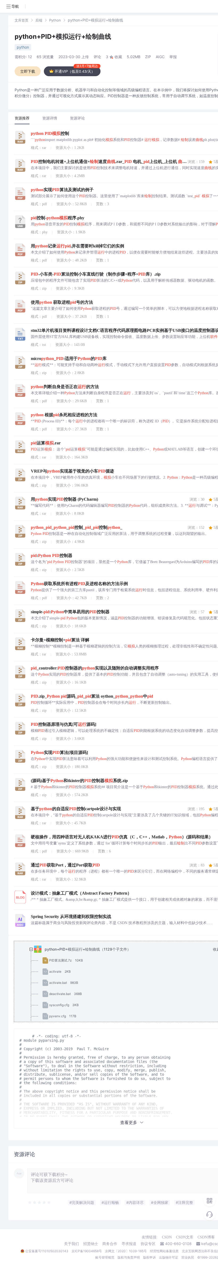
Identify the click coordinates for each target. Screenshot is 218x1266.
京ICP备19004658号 (87, 1251)
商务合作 (109, 1244)
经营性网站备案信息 (164, 1251)
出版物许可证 (168, 1257)
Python (55, 20)
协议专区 (148, 1244)
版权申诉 (149, 1257)
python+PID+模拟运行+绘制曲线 (63, 36)
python (23, 47)
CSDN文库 (184, 1237)
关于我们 (71, 1244)
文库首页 (21, 20)
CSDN (167, 1237)
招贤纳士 (90, 1244)
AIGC (160, 56)
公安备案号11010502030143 (46, 1251)
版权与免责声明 (129, 1257)
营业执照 (187, 1257)
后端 (38, 20)
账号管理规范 (104, 1257)
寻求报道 (128, 1244)
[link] (21, 20)
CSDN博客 (206, 1237)
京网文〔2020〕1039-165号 (126, 1251)
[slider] (39, 1202)
